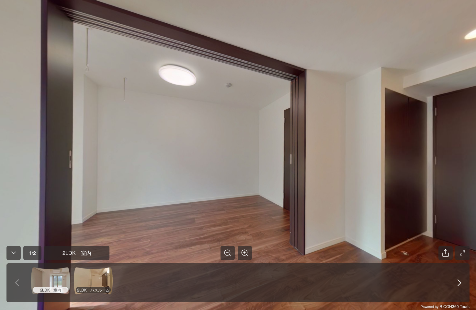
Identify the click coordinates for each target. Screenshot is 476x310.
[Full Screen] (462, 253)
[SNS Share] (445, 253)
